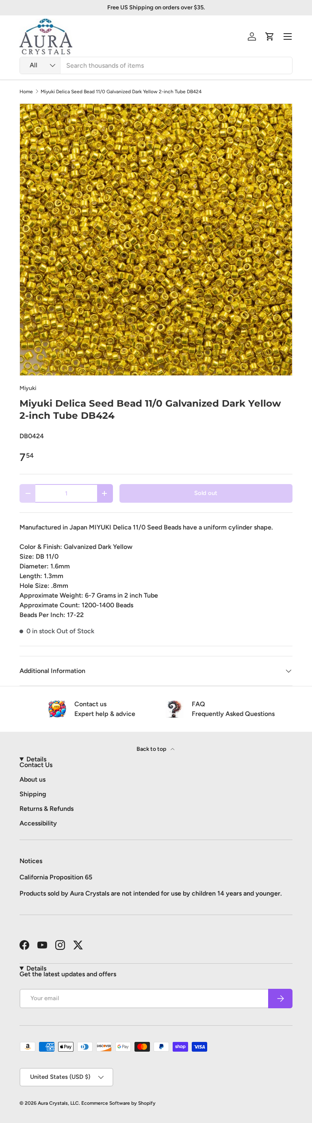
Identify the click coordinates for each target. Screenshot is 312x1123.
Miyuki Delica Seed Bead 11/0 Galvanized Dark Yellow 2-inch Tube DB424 (121, 91)
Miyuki (28, 388)
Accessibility (38, 823)
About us (33, 779)
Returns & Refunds (47, 808)
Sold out (205, 493)
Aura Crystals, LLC (58, 1103)
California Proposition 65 (56, 877)
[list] (156, 239)
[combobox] (156, 65)
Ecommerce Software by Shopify (118, 1103)
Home (26, 91)
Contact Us (36, 765)
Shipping (33, 794)
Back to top (151, 749)
